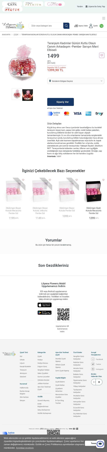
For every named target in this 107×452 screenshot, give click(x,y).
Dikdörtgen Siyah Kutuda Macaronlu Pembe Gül (93, 210)
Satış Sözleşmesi (44, 410)
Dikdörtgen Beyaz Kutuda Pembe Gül (67, 209)
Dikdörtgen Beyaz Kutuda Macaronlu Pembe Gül (13, 210)
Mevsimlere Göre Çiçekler (61, 396)
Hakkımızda (24, 388)
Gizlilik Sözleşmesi (44, 413)
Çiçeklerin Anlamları (59, 390)
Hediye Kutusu (43, 363)
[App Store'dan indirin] (45, 305)
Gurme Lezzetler (44, 377)
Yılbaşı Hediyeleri (79, 386)
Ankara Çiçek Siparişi (60, 366)
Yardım (80, 6)
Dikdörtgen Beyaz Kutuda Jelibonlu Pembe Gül (40, 210)
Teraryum (23, 370)
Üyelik (95, 26)
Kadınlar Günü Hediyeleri (78, 363)
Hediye (40, 360)
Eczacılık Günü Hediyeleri (78, 409)
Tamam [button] (94, 443)
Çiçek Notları (60, 385)
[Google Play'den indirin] (45, 313)
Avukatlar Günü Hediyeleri (78, 397)
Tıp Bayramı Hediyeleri (77, 391)
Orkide (22, 360)
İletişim (22, 400)
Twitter (98, 364)
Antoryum (23, 373)
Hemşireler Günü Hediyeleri (79, 403)
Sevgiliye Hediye (43, 370)
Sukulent (23, 377)
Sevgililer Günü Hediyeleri (78, 357)
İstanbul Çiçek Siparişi (60, 360)
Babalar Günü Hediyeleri (78, 375)
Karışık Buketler (25, 366)
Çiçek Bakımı (60, 382)
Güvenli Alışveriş (43, 400)
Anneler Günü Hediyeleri (78, 369)
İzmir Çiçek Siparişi (62, 371)
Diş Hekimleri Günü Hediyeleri (80, 415)
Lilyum (22, 363)
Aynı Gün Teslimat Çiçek (44, 388)
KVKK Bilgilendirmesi (43, 405)
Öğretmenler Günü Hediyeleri (80, 381)
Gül (21, 356)
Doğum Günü (42, 366)
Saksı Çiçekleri (43, 373)
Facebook (99, 359)
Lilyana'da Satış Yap (96, 6)
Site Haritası (24, 397)
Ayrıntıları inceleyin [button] (25, 448)
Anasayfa (6, 35)
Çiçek (16, 35)
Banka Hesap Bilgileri (24, 392)
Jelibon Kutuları (43, 383)
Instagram (99, 369)
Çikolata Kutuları (43, 380)
